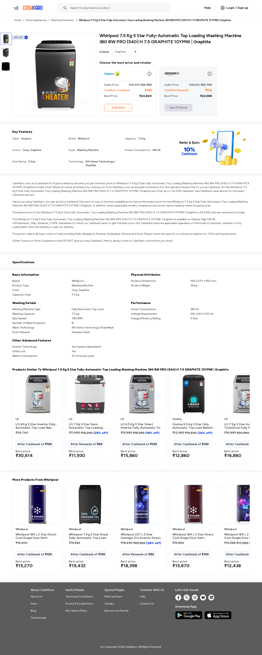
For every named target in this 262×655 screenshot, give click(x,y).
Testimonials (38, 617)
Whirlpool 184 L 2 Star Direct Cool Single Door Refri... (36, 536)
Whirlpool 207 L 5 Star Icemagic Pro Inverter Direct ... (141, 536)
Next (239, 420)
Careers (109, 603)
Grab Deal (118, 107)
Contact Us (147, 603)
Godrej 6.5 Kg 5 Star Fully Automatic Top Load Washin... (193, 426)
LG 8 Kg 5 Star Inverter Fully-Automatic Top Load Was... (36, 426)
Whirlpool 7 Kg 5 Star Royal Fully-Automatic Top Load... (88, 536)
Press (34, 603)
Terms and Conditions (79, 596)
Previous (20, 420)
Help (207, 8)
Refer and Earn (113, 596)
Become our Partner (117, 610)
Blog (33, 610)
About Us (36, 596)
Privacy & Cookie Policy (79, 603)
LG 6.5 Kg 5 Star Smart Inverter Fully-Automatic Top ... (141, 426)
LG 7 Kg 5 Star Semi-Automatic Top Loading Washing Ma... (86, 426)
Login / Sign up (237, 8)
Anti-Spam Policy (76, 610)
